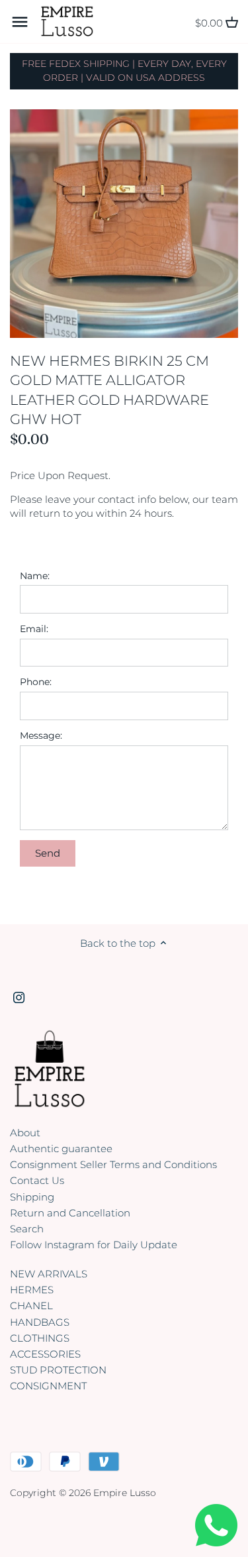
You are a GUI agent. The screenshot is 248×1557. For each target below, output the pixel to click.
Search (27, 1228)
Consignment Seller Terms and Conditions (113, 1164)
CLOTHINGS (39, 1338)
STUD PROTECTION (58, 1370)
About (25, 1132)
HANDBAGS (39, 1322)
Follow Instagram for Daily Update (93, 1244)
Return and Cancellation (70, 1213)
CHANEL (31, 1305)
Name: (35, 575)
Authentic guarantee (61, 1148)
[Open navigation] (20, 22)
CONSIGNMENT (48, 1385)
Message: (41, 735)
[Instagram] (18, 997)
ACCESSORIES (45, 1354)
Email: (34, 628)
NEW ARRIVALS (48, 1273)
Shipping (32, 1197)
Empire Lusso (124, 1492)
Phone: (36, 681)
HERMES (32, 1289)
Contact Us (37, 1180)
